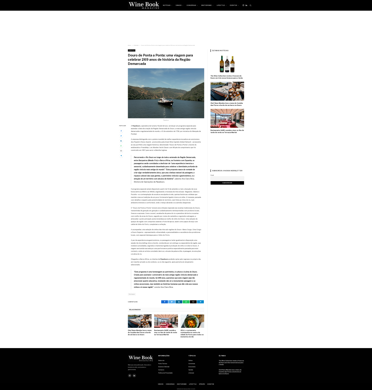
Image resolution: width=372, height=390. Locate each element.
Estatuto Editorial (163, 366)
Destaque (132, 294)
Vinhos (190, 360)
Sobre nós (161, 360)
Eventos (210, 384)
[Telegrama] (121, 156)
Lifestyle (132, 50)
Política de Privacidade (165, 373)
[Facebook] (121, 131)
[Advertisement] (186, 27)
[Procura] (250, 5)
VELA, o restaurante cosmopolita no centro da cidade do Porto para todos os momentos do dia (192, 333)
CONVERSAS (191, 5)
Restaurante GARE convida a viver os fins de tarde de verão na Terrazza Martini (165, 332)
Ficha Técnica (162, 363)
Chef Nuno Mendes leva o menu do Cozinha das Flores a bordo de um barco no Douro (140, 332)
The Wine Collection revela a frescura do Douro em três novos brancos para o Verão (227, 77)
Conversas (191, 363)
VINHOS (179, 5)
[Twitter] (121, 136)
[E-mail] (121, 151)
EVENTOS (233, 5)
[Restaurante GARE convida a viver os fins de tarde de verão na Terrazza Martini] (166, 321)
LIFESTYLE (221, 5)
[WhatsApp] (121, 146)
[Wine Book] (144, 5)
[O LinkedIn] (121, 141)
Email (212, 175)
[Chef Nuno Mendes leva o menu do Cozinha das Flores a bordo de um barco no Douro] (140, 321)
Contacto (161, 370)
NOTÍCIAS (166, 5)
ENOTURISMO (206, 5)
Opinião (190, 370)
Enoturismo (191, 366)
